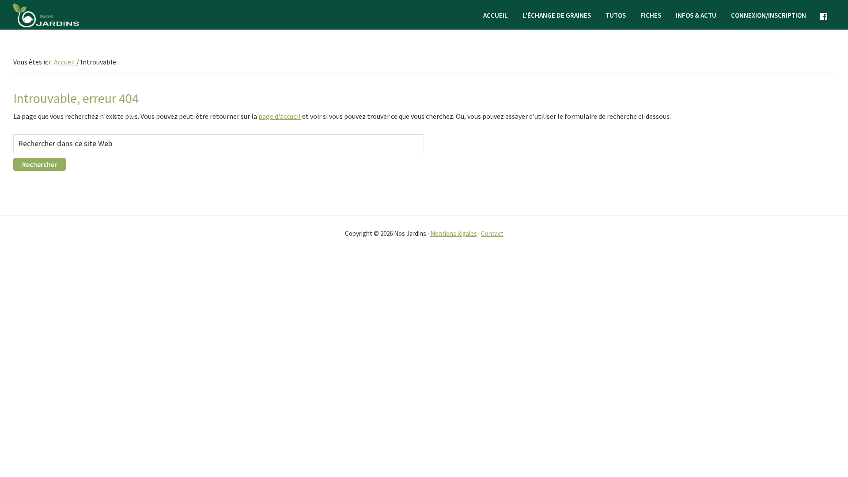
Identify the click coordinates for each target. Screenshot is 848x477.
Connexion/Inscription (768, 15)
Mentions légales (453, 233)
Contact (492, 233)
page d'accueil (279, 116)
